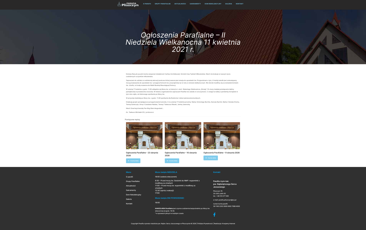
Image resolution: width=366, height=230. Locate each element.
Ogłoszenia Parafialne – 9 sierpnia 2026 (221, 153)
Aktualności (131, 186)
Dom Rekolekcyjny (133, 195)
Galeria (129, 199)
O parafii (129, 177)
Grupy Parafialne (133, 181)
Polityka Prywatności (205, 223)
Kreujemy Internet (228, 223)
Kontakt (129, 204)
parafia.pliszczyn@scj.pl (227, 200)
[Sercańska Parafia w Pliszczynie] (127, 4)
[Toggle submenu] (147, 9)
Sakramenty (131, 190)
